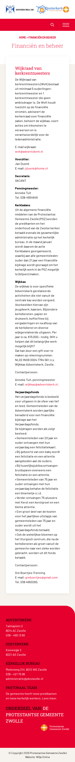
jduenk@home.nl (36, 168)
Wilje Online (43, 757)
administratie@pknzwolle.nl (24, 678)
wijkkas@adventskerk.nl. (42, 384)
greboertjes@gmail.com (41, 577)
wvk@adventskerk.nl (29, 151)
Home (22, 37)
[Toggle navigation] (65, 25)
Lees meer (49, 698)
